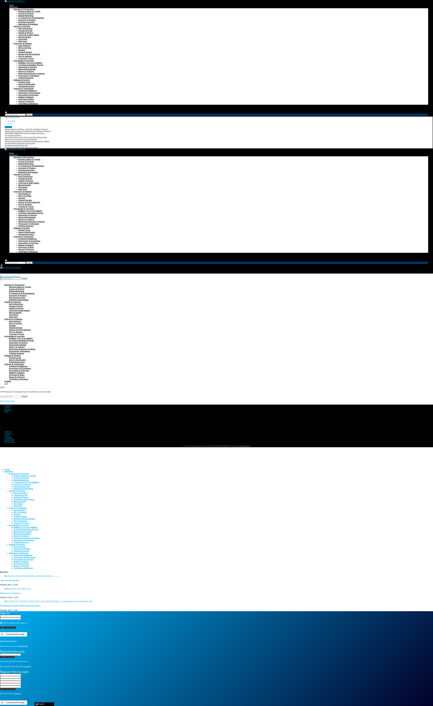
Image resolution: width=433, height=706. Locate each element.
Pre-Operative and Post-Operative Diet (16, 145)
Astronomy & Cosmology (29, 93)
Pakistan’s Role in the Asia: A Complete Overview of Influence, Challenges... (28, 131)
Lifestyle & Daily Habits (28, 35)
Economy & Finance (27, 20)
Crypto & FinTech (26, 14)
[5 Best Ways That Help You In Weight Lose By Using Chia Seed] (32, 576)
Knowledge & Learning (24, 61)
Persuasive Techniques (28, 76)
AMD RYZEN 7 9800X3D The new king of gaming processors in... (25, 133)
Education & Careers (27, 67)
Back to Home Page (7, 401)
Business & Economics (24, 9)
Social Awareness (26, 86)
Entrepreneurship (26, 22)
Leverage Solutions (244, 446)
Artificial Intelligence (27, 91)
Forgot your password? (8, 641)
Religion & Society (22, 80)
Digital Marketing (26, 16)
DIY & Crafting (24, 48)
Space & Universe (26, 101)
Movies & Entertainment (29, 54)
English (12, 121)
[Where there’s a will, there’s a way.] (18, 589)
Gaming (21, 50)
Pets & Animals (25, 56)
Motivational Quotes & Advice (31, 74)
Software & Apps (26, 99)
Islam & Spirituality (26, 84)
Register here (23, 646)
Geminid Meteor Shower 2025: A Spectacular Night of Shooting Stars (26, 137)
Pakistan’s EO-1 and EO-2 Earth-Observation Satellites (21, 147)
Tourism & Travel (25, 59)
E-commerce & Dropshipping (31, 18)
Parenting (22, 39)
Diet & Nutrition (25, 29)
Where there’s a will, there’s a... (11, 593)
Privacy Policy (10, 442)
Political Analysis (25, 78)
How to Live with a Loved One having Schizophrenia (21, 139)
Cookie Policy (10, 440)
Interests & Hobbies (23, 44)
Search (29, 115)
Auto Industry (24, 46)
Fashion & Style (25, 31)
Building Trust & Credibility (30, 63)
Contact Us (9, 434)
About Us (8, 432)
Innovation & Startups (28, 95)
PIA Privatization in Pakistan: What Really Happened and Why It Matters (27, 141)
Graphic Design (25, 52)
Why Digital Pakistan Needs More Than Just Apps (20, 143)
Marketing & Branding (28, 24)
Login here (27, 666)
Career (7, 436)
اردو (11, 123)
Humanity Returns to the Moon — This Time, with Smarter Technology (26, 129)
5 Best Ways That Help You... (10, 580)
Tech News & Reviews (28, 104)
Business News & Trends (29, 11)
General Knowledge (27, 69)
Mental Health (24, 37)
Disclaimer (8, 438)
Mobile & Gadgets (26, 97)
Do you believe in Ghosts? (13, 135)
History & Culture (26, 71)
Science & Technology (24, 89)
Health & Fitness (25, 33)
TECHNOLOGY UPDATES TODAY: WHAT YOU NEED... (20, 606)
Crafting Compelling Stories (30, 65)
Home (11, 5)
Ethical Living (24, 82)
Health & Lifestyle (22, 26)
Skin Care (22, 41)
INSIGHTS (13, 7)
